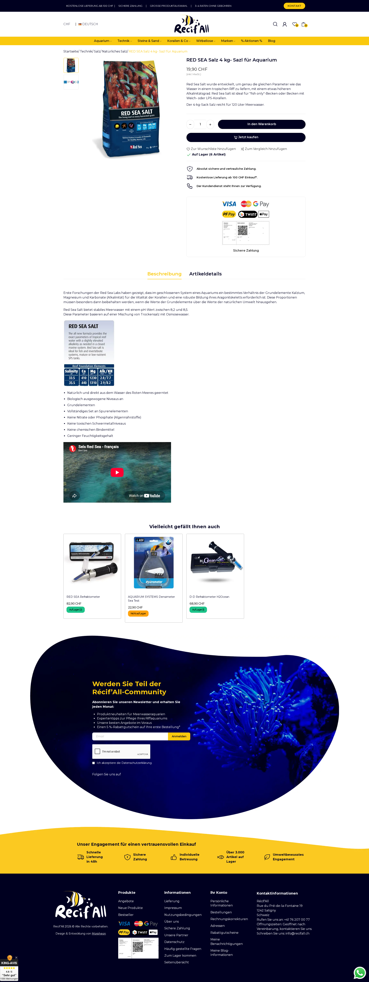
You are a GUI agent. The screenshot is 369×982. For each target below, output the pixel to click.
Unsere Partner (176, 935)
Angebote (126, 901)
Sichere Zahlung (130, 5)
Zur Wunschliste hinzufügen (213, 149)
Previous (89, 109)
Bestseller (126, 915)
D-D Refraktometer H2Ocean (209, 597)
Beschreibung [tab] (164, 274)
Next (175, 109)
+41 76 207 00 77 (297, 919)
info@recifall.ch (297, 933)
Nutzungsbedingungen (183, 915)
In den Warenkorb (262, 124)
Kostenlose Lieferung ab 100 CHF (90, 5)
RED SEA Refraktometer (83, 597)
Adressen (217, 926)
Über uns (171, 921)
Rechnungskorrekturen (229, 919)
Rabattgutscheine (224, 933)
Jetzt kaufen (248, 137)
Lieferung (172, 901)
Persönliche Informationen (221, 903)
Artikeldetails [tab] (205, 274)
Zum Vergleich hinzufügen (266, 149)
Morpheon (99, 933)
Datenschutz (174, 942)
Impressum (173, 908)
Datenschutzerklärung (136, 762)
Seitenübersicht (176, 962)
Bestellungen (221, 912)
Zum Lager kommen (180, 955)
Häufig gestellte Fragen (182, 949)
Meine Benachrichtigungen (226, 941)
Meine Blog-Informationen (221, 953)
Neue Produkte (130, 908)
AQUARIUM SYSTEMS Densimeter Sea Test (151, 598)
